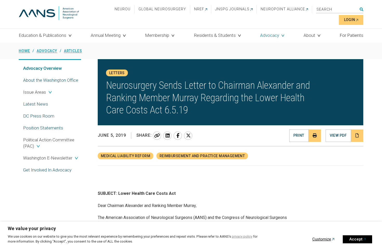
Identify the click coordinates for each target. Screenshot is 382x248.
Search (361, 9)
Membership (157, 35)
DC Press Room (38, 116)
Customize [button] (321, 239)
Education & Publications (42, 35)
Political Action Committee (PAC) (48, 143)
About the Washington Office (50, 80)
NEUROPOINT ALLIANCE (283, 9)
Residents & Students (215, 35)
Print (298, 135)
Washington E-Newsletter (47, 158)
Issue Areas (34, 92)
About (309, 35)
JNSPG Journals (232, 9)
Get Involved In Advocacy (47, 170)
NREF (199, 9)
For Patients (351, 35)
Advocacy (269, 35)
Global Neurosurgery (162, 9)
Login (349, 20)
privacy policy (242, 236)
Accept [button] (356, 239)
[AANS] (49, 13)
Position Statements (43, 127)
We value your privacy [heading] (32, 228)
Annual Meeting (106, 35)
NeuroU (122, 9)
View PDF (338, 135)
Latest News (35, 104)
